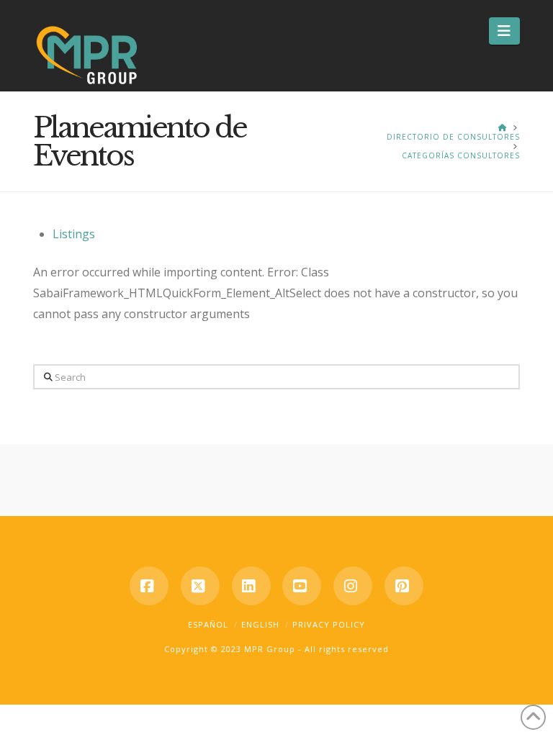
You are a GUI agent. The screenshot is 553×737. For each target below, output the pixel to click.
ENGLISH (260, 624)
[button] (504, 31)
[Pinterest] (404, 585)
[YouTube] (301, 585)
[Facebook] (149, 585)
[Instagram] (352, 585)
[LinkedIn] (251, 585)
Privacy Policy (328, 624)
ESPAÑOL (208, 624)
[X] (200, 585)
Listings (74, 234)
